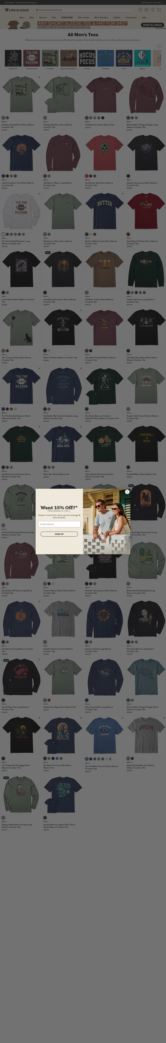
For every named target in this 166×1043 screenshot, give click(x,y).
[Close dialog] (127, 492)
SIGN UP (59, 534)
